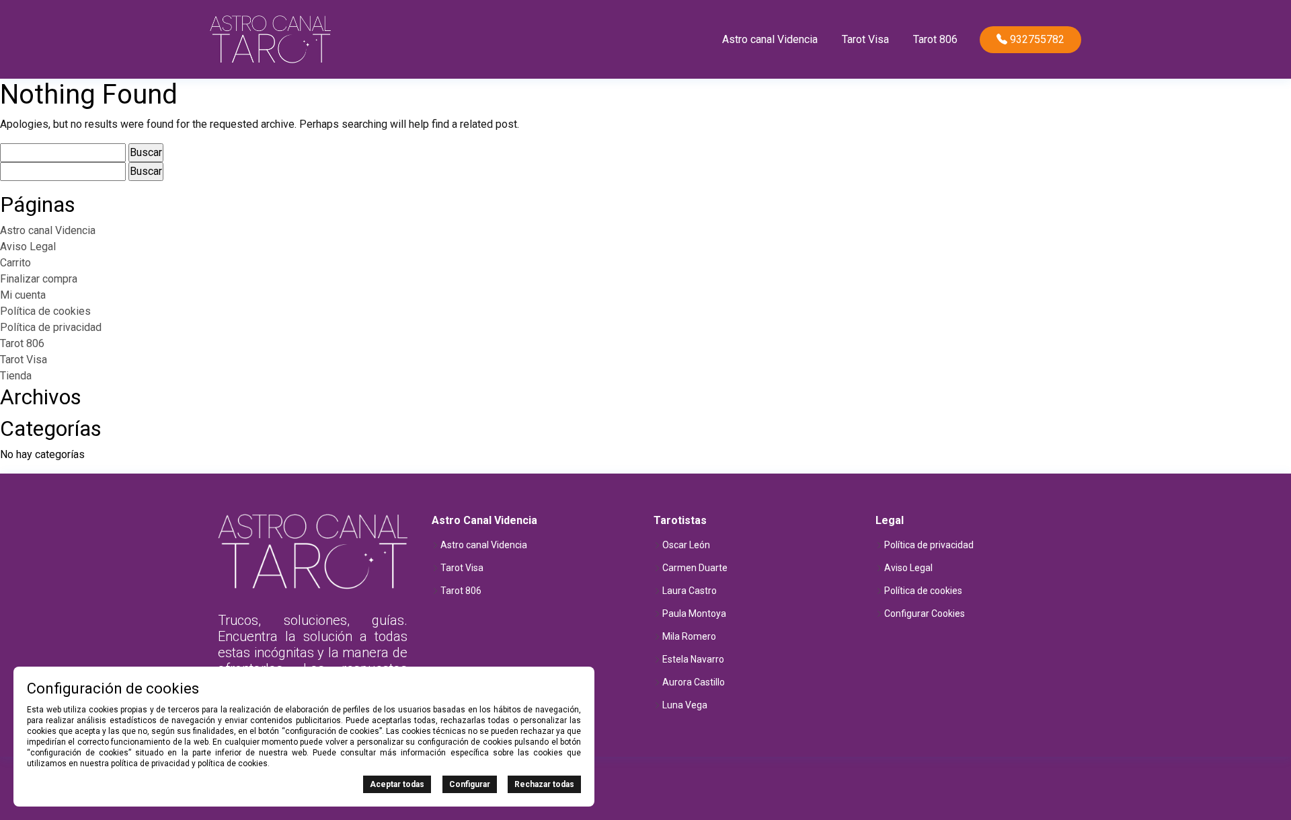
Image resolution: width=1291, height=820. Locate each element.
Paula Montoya (694, 613)
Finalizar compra (38, 278)
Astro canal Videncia (770, 39)
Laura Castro (689, 590)
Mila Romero (689, 636)
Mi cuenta (23, 295)
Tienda (16, 375)
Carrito (15, 262)
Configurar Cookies (924, 613)
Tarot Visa (865, 39)
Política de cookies (45, 311)
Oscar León (686, 545)
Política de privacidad (51, 327)
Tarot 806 (935, 39)
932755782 (1035, 39)
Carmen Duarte (695, 567)
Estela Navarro (693, 659)
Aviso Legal (28, 246)
